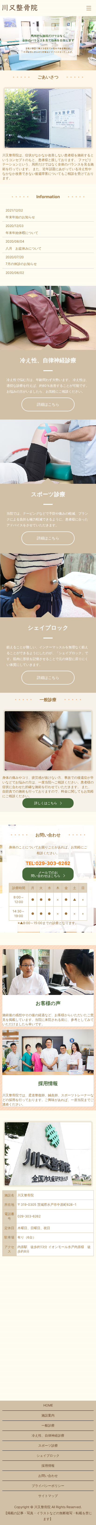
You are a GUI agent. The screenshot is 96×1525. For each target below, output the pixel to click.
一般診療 (48, 1425)
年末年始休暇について (22, 233)
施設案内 (48, 1415)
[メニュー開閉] (88, 8)
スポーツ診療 (48, 1445)
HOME (48, 1405)
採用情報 (48, 1466)
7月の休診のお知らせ (21, 264)
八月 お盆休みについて (23, 248)
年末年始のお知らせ (20, 217)
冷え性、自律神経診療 (48, 1435)
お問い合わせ (48, 1476)
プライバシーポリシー (48, 1486)
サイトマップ (48, 1496)
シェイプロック (48, 1455)
